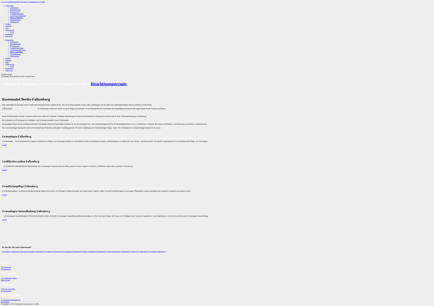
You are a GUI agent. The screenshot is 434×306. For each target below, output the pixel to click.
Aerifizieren (14, 8)
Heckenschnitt (6, 291)
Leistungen (9, 6)
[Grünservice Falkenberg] (139, 252)
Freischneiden (6, 269)
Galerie (8, 24)
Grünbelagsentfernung (18, 16)
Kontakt (8, 26)
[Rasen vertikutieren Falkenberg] (94, 252)
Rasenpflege (5, 302)
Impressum (9, 34)
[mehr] (4, 145)
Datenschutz (9, 30)
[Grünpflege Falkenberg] (11, 252)
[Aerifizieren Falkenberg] (53, 252)
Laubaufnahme (15, 20)
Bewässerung (15, 12)
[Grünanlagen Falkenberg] (72, 252)
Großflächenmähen (17, 14)
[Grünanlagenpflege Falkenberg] (117, 252)
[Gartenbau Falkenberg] (157, 252)
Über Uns (8, 36)
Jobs (7, 28)
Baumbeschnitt (15, 10)
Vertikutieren (14, 22)
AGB (12, 32)
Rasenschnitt (5, 280)
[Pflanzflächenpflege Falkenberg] (32, 252)
